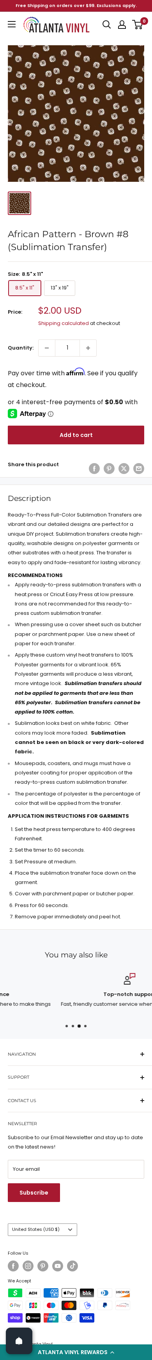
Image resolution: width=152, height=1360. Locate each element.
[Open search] (107, 24)
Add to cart (76, 435)
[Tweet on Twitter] (123, 468)
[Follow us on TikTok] (72, 1266)
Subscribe (33, 1193)
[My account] (122, 24)
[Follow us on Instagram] (28, 1266)
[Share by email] (138, 468)
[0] (138, 24)
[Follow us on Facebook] (13, 1266)
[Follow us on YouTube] (57, 1266)
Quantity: (21, 348)
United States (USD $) (36, 1229)
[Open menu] (12, 24)
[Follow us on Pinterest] (42, 1266)
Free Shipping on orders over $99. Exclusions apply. (76, 5)
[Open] (19, 1341)
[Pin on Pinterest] (109, 468)
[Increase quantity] (88, 348)
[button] (76, 1352)
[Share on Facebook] (94, 468)
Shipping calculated (63, 323)
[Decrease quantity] (47, 348)
